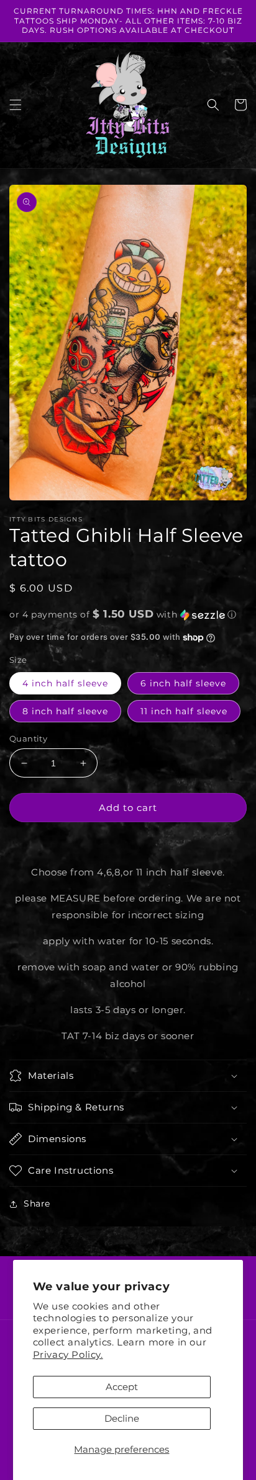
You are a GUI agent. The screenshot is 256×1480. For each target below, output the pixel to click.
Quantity (28, 738)
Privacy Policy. (68, 1354)
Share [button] (37, 1203)
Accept (122, 1387)
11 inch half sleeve (183, 711)
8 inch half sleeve (65, 711)
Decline (121, 1418)
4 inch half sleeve (65, 683)
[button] (15, 104)
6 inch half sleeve (183, 683)
